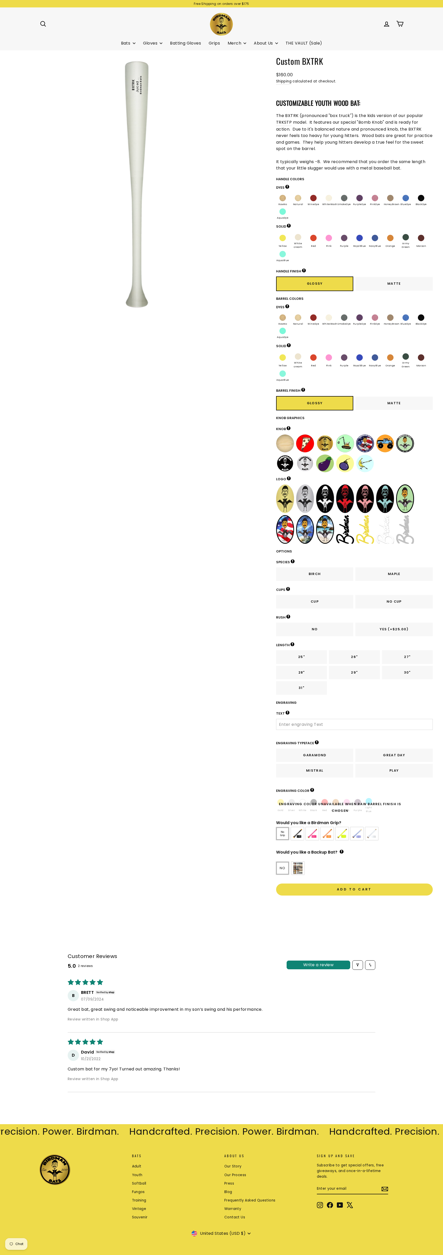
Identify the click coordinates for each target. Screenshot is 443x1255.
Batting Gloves (185, 43)
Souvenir (140, 1217)
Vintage (139, 1208)
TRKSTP (284, 122)
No (315, 629)
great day (394, 755)
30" (407, 672)
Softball (139, 1183)
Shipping (283, 81)
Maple (394, 574)
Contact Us (234, 1217)
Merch (235, 43)
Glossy (315, 283)
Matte (394, 283)
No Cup (394, 601)
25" (301, 657)
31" (301, 688)
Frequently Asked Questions (249, 1200)
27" (407, 657)
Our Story (233, 1166)
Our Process (235, 1175)
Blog (228, 1191)
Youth (137, 1175)
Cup (315, 601)
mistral (314, 770)
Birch (315, 574)
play (394, 770)
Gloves (151, 43)
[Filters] (357, 965)
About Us (264, 43)
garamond (314, 755)
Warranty (232, 1208)
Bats (126, 43)
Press (229, 1183)
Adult (137, 1166)
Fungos (138, 1191)
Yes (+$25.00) (394, 629)
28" (301, 672)
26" (354, 657)
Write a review (318, 965)
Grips (214, 43)
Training (139, 1200)
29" (354, 672)
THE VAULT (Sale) (304, 43)
